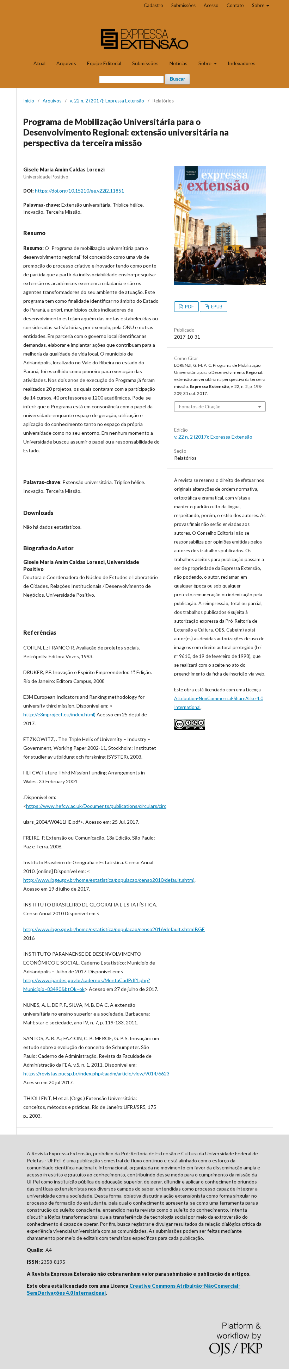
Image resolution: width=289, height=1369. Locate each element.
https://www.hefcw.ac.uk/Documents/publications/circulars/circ (96, 806)
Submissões (145, 63)
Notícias (178, 63)
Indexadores (242, 63)
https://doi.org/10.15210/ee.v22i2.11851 (79, 191)
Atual (39, 63)
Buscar (177, 79)
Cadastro (153, 5)
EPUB (216, 306)
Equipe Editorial (104, 63)
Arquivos (66, 63)
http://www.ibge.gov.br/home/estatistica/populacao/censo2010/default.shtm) (109, 880)
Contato (235, 5)
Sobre (205, 63)
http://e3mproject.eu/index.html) (59, 714)
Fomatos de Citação (200, 406)
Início (28, 100)
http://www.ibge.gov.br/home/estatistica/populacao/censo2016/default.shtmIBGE (114, 929)
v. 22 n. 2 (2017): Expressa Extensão (107, 100)
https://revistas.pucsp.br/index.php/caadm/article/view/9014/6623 (96, 1073)
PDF (189, 306)
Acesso (211, 5)
